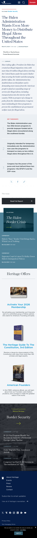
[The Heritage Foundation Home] (6, 2)
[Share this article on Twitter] (11, 182)
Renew (9, 486)
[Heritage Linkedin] (18, 513)
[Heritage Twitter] (3, 513)
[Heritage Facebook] (10, 513)
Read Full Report (16, 201)
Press (8, 483)
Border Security (13, 11)
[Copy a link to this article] (24, 182)
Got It (18, 533)
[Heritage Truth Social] (6, 513)
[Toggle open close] (31, 194)
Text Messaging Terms (8, 524)
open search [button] (23, 2)
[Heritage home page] (3, 478)
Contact (9, 490)
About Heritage (12, 477)
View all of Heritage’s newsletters (13, 501)
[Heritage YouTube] (25, 513)
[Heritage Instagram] (14, 513)
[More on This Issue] (18, 423)
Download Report (23, 46)
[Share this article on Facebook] (18, 182)
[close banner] (35, 527)
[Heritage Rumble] (21, 513)
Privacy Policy (6, 520)
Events (9, 480)
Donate (33, 2)
